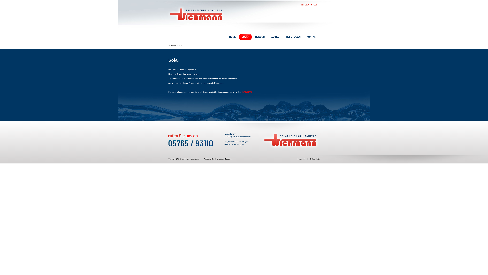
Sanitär (275, 37)
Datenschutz (315, 159)
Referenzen (293, 37)
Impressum (301, 159)
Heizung (260, 37)
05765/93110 (247, 92)
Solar (245, 37)
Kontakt (312, 37)
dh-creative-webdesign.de (224, 159)
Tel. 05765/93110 (309, 5)
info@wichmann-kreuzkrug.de (236, 141)
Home (232, 37)
